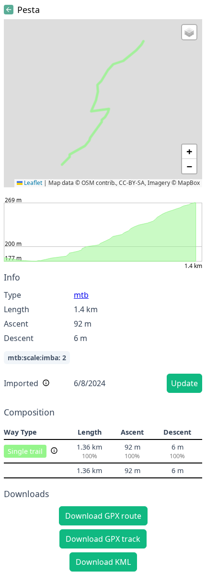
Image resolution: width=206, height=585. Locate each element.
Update (184, 383)
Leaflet (32, 183)
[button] (189, 32)
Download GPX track (103, 539)
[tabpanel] (103, 334)
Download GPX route (103, 516)
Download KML (103, 562)
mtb (81, 295)
